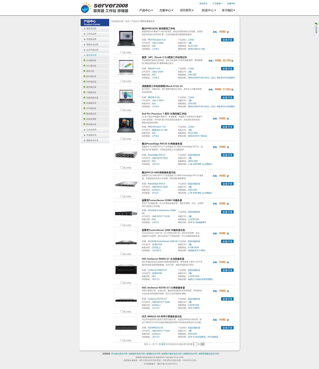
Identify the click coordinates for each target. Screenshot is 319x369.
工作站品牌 (91, 34)
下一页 (158, 344)
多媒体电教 (90, 119)
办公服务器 (90, 66)
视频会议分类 (92, 140)
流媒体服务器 (91, 98)
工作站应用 (91, 129)
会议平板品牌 (92, 50)
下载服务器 (90, 92)
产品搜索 (217, 3)
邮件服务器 (90, 76)
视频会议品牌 (92, 44)
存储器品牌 (91, 39)
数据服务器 (90, 114)
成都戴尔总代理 (153, 354)
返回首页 (203, 3)
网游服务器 (90, 124)
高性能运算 (90, 87)
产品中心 (135, 21)
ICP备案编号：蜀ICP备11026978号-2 (161, 364)
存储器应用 (91, 135)
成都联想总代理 (190, 354)
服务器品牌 (91, 28)
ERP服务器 (90, 82)
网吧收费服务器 (148, 21)
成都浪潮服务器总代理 (208, 354)
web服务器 (90, 60)
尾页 (163, 344)
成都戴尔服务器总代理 (172, 354)
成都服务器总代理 (137, 354)
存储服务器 (90, 103)
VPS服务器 (90, 108)
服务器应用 (91, 55)
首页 (127, 21)
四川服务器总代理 (119, 354)
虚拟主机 (89, 71)
